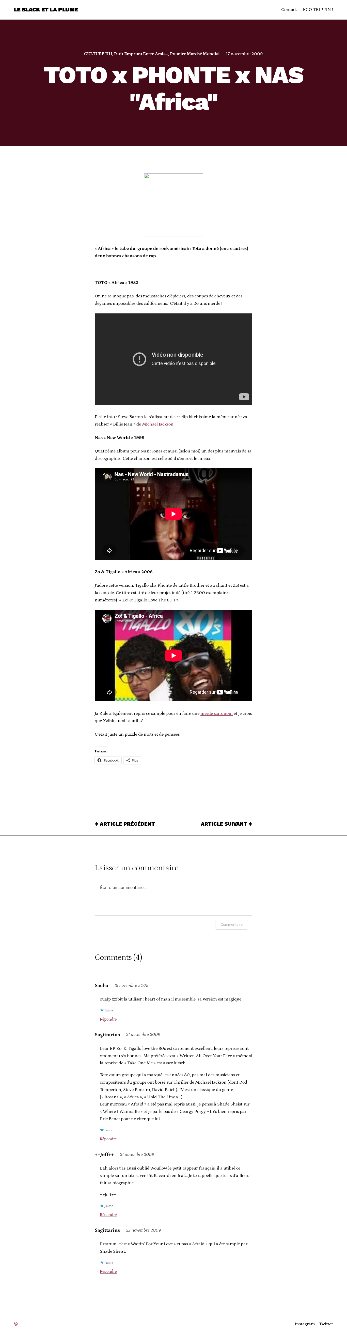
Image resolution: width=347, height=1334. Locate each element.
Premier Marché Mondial (195, 53)
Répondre (108, 1019)
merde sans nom (216, 713)
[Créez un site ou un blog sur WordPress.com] (16, 1324)
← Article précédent (125, 824)
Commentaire (231, 924)
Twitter (326, 1324)
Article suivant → (226, 824)
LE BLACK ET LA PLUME (46, 9)
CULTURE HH (98, 53)
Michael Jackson (158, 424)
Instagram (305, 1324)
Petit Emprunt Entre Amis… (141, 53)
